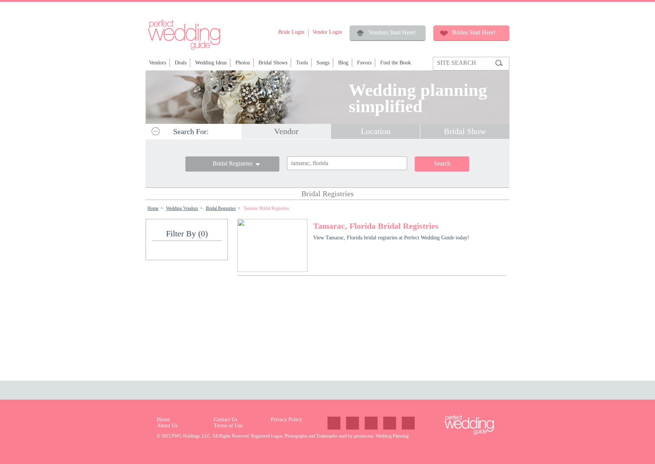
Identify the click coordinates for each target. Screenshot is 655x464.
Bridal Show (465, 131)
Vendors (157, 63)
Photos (242, 63)
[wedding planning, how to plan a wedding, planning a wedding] (184, 49)
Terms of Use (228, 425)
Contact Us (225, 419)
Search (442, 163)
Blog (343, 63)
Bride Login (291, 32)
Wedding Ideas (211, 63)
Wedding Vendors (182, 208)
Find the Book (395, 63)
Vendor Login (327, 32)
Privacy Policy (286, 419)
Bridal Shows (273, 63)
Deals (180, 63)
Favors (364, 63)
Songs (323, 63)
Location (375, 131)
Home (152, 208)
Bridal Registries (221, 208)
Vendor (286, 131)
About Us (167, 425)
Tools (302, 63)
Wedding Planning (392, 436)
